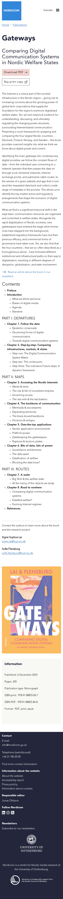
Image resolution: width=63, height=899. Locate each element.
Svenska (48, 10)
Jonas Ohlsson (10, 800)
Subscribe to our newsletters (18, 828)
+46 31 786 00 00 (11, 757)
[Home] (13, 10)
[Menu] (57, 10)
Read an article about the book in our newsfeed (26, 274)
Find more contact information (19, 764)
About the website (12, 776)
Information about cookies (17, 788)
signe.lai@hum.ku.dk (14, 541)
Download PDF (13, 72)
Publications (20, 25)
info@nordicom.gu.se (14, 745)
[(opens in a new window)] (31, 880)
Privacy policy (9, 784)
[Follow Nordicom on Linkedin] (3, 812)
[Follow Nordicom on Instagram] (8, 812)
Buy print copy (13, 82)
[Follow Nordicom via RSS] (12, 812)
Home (5, 25)
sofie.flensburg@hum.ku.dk (17, 553)
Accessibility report (13, 780)
